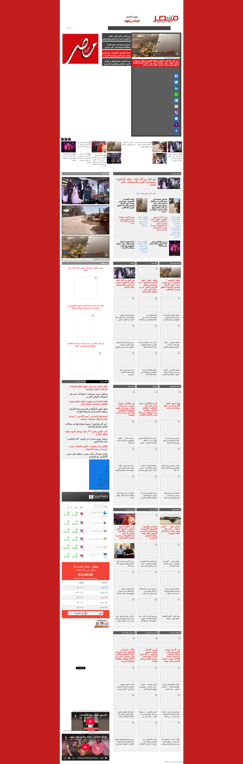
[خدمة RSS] (105, 28)
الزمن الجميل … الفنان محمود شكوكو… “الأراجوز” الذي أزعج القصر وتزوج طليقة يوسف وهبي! (148, 655)
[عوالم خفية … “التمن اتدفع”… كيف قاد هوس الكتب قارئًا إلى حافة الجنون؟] (170, 519)
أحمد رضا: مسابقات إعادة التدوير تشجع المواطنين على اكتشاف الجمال (148, 344)
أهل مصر (154, 263)
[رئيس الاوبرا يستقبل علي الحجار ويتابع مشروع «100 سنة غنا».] (124, 551)
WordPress (167, 761)
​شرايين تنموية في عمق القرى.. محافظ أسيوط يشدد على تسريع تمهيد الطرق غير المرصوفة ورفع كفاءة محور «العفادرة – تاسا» (158, 205)
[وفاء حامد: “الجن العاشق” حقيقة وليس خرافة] (170, 606)
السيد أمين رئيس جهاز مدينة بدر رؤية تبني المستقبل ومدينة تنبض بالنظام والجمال (171, 496)
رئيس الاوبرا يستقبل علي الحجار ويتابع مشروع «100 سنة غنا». (126, 220)
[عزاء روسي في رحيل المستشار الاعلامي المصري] (124, 360)
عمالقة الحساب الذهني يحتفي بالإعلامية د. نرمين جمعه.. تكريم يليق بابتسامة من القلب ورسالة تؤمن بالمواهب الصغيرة (147, 470)
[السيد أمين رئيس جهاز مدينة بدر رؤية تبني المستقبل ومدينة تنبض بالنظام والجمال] (170, 483)
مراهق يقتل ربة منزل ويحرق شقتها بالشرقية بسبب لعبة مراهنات (171, 591)
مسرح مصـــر (129, 509)
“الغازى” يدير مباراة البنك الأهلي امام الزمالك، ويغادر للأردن (125, 495)
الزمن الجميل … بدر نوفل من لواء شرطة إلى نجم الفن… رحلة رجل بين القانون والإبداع (148, 715)
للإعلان (104, 10)
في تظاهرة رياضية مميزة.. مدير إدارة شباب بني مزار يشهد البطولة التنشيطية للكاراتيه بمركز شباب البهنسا (125, 409)
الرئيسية (174, 10)
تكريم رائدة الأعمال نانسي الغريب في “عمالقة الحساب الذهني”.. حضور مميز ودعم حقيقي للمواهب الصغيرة (148, 442)
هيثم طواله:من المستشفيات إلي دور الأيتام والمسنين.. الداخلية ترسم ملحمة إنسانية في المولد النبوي (148, 319)
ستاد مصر (140, 10)
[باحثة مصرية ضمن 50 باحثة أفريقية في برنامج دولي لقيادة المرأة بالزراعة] (170, 428)
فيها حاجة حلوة (174, 386)
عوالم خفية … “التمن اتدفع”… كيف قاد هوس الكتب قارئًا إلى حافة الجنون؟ (170, 530)
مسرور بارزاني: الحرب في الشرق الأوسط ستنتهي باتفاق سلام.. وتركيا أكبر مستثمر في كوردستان (148, 619)
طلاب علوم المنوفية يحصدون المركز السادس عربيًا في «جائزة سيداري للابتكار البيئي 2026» (125, 687)
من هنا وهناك (104, 263)
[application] (85, 747)
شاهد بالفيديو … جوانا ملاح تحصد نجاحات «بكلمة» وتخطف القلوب (171, 344)
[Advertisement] (85, 645)
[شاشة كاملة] (65, 758)
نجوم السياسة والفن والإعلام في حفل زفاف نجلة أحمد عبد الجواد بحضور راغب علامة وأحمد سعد (124, 318)
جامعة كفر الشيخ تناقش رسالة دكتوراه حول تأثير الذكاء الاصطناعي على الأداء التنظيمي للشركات (125, 715)
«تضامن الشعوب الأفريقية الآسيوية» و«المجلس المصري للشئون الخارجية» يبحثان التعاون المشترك (148, 532)
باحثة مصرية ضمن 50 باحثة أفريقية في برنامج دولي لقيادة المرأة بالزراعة (171, 441)
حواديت (154, 386)
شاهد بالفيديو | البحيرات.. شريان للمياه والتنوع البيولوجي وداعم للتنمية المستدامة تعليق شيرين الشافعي (170, 319)
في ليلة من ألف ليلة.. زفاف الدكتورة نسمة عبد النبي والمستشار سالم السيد (136, 182)
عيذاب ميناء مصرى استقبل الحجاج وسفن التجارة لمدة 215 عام (170, 468)
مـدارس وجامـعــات (127, 633)
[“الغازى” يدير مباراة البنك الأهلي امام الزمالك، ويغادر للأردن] (124, 483)
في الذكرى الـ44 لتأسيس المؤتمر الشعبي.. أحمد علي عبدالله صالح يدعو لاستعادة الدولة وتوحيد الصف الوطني (148, 565)
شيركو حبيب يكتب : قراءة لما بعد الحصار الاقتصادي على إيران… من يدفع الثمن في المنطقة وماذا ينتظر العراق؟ (170, 716)
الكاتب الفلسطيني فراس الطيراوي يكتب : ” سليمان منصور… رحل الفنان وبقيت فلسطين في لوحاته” (170, 688)
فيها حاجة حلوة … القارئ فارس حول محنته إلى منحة (172, 405)
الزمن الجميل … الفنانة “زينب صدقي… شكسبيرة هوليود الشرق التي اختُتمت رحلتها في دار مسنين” (148, 688)
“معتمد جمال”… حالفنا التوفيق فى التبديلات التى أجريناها (125, 440)
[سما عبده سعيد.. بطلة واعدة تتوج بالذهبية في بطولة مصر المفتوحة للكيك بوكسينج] (124, 455)
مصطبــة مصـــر (154, 10)
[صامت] (69, 758)
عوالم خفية (176, 509)
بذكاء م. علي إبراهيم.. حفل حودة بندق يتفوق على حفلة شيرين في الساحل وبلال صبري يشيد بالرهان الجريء (124, 619)
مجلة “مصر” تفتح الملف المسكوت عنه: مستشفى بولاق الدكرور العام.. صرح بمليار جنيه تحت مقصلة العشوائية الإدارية (147, 287)
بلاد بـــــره (153, 509)
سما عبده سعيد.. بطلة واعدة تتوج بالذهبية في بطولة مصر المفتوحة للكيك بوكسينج (124, 469)
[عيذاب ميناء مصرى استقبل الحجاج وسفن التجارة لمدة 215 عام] (170, 455)
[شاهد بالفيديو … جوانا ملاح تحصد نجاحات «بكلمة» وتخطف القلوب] (170, 332)
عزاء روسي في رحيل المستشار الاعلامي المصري (127, 372)
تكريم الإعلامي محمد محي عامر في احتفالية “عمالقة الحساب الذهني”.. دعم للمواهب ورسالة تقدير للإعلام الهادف (147, 409)
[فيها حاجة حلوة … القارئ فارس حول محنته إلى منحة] (170, 396)
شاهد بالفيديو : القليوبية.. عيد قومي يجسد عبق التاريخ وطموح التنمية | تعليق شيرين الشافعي (125, 203)
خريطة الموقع (83, 10)
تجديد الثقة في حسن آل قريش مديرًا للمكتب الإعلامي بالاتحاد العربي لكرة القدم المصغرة (148, 496)
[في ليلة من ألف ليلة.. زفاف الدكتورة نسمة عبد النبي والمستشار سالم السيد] (124, 273)
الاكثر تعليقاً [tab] (80, 381)
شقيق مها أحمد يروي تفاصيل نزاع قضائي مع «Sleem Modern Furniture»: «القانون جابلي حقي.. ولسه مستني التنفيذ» (148, 375)
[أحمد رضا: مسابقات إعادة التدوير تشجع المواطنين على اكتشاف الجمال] (147, 332)
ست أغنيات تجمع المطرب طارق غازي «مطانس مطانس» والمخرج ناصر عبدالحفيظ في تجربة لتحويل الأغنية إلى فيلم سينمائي (159, 223)
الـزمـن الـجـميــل (126, 10)
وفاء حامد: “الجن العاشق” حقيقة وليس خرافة (170, 617)
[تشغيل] (106, 758)
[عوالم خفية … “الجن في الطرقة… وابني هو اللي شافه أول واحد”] (170, 551)
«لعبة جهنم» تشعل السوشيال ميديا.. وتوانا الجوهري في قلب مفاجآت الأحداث (125, 245)
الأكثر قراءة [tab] (103, 381)
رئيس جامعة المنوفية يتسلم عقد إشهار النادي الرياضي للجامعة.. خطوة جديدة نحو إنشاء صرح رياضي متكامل (124, 742)
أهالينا (166, 10)
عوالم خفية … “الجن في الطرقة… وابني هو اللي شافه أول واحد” (171, 563)
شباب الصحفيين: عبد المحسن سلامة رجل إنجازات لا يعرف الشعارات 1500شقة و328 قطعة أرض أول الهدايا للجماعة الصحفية (148, 745)
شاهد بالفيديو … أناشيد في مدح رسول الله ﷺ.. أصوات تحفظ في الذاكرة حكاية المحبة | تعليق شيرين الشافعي (171, 374)
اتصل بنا (113, 10)
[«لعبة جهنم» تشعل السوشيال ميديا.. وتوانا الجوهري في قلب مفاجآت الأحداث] (124, 578)
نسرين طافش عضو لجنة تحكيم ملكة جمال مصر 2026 (158, 244)
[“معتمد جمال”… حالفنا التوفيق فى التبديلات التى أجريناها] (124, 428)
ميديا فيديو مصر (174, 263)
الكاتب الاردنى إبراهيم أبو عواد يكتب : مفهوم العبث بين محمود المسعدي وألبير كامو (170, 742)
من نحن (95, 10)
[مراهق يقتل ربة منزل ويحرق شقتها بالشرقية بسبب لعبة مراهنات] (170, 578)
